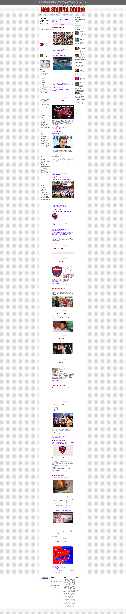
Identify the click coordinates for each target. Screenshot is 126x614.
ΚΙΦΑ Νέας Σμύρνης (44, 153)
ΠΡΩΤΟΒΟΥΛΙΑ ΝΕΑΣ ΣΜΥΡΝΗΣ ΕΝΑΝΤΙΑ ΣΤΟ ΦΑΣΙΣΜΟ (45, 185)
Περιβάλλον (65, 402)
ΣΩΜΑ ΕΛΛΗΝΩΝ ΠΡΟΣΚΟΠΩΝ (43, 190)
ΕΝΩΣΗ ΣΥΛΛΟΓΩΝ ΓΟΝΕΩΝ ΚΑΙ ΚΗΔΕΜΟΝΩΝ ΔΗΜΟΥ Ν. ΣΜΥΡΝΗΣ (45, 128)
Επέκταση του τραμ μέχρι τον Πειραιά (82, 32)
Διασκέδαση (73, 592)
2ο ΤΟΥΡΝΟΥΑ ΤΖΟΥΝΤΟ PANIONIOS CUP (60, 264)
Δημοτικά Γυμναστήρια (65, 84)
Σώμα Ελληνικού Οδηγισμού (45, 194)
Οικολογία (61, 402)
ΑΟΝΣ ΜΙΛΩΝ (43, 115)
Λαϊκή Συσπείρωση (72, 603)
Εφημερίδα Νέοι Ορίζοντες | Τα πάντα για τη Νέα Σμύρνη (62, 610)
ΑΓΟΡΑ (64, 14)
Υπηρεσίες (73, 596)
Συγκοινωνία (69, 593)
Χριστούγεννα (65, 587)
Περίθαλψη (73, 595)
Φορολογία (64, 597)
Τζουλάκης (73, 606)
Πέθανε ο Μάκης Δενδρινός (57, 133)
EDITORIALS (67, 14)
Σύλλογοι (73, 580)
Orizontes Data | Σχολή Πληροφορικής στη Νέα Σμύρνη (44, 96)
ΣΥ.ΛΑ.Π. (68, 605)
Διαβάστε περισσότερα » (55, 95)
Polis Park (42, 102)
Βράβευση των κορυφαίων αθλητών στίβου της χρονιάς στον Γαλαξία (62, 229)
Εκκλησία (68, 585)
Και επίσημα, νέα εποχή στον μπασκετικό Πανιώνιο (63, 211)
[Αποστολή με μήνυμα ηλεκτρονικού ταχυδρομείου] (63, 49)
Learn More (82, 2)
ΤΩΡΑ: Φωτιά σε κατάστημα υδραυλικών (81, 70)
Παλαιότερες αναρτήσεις (71, 570)
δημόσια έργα (71, 597)
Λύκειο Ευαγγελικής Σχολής (45, 166)
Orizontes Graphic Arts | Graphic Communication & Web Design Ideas (45, 99)
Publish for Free (48, 29)
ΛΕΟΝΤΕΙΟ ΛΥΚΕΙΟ (44, 164)
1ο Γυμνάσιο (43, 71)
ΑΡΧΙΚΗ (41, 14)
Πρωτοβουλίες (66, 582)
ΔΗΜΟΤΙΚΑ (45, 14)
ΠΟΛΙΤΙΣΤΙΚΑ (50, 14)
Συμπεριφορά (64, 606)
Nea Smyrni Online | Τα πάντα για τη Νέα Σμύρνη (45, 93)
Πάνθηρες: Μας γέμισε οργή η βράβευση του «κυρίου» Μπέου (81, 91)
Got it (86, 2)
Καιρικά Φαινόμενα (66, 595)
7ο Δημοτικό (43, 88)
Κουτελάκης (68, 603)
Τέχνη (67, 606)
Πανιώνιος (62, 50)
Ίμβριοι (74, 590)
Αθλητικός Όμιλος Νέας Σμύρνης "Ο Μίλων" (44, 107)
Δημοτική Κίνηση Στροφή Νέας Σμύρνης (45, 122)
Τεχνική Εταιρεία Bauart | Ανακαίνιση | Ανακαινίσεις (45, 197)
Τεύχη (67, 596)
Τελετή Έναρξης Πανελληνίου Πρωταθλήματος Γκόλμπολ (62, 89)
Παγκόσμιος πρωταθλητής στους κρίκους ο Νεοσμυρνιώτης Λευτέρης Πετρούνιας (61, 103)
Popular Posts (78, 25)
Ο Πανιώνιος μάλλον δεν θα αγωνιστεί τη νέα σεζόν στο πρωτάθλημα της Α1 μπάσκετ (63, 443)
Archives (83, 25)
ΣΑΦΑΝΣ (42, 187)
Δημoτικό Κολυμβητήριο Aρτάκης (59, 55)
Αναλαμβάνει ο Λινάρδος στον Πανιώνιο (60, 341)
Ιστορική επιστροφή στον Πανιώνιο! (59, 290)
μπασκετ (58, 311)
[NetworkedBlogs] (45, 577)
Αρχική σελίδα (60, 570)
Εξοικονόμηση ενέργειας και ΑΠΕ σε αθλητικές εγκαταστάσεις (62, 388)
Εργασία (64, 586)
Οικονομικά (65, 584)
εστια (74, 597)
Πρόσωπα (58, 174)
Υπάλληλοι (69, 596)
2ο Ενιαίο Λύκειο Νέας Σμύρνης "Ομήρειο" (44, 74)
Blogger (76, 610)
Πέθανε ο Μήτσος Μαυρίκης (55, 585)
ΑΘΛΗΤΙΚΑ (55, 14)
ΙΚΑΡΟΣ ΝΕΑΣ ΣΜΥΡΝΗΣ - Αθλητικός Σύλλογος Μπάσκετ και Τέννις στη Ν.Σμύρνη (45, 146)
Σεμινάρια (71, 605)
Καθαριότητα (73, 591)
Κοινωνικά (58, 50)
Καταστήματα (70, 602)
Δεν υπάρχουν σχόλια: (59, 49)
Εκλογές (64, 581)
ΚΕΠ (41, 151)
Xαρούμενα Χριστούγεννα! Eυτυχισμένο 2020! (55, 579)
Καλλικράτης (67, 602)
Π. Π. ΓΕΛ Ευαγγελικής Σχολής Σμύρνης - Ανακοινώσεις (44, 173)
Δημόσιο (68, 600)
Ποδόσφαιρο (64, 206)
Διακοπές (73, 600)
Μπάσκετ (58, 224)
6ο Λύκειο (42, 86)
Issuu (44, 29)
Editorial (73, 581)
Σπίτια (74, 605)
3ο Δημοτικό (43, 78)
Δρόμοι (71, 594)
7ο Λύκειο (42, 90)
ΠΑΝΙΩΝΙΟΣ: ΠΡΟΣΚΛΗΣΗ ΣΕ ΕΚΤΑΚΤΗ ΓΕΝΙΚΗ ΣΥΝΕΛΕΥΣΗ (62, 544)
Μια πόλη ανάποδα (44, 168)
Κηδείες (74, 602)
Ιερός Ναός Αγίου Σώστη (45, 143)
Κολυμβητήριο (71, 84)
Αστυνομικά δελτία (71, 587)
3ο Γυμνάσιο (43, 76)
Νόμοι (67, 586)
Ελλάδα (74, 594)
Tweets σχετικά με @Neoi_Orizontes (80, 27)
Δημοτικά (58, 402)
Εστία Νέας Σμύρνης (44, 136)
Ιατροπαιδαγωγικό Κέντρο (45, 138)
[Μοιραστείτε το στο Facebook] (66, 83)
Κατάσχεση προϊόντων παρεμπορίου (78, 63)
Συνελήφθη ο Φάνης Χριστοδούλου (59, 316)
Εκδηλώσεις (65, 585)
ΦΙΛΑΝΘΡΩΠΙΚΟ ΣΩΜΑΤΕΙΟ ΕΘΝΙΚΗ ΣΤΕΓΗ (45, 199)
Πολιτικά (69, 583)
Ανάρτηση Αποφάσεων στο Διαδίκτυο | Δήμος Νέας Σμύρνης (45, 113)
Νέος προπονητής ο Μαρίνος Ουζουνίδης (61, 251)
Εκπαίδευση (72, 582)
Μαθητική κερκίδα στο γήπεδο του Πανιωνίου (61, 179)
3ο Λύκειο (42, 80)
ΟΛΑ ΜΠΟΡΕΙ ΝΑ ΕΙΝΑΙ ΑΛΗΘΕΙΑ (56, 581)
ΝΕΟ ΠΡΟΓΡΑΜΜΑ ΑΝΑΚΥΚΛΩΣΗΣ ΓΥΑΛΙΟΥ (82, 39)
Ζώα (74, 588)
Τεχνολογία (70, 606)
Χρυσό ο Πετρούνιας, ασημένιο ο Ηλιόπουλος (61, 510)
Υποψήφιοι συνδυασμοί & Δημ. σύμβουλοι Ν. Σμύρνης (55, 587)
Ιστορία (64, 602)
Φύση (67, 597)
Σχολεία (73, 586)
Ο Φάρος (42, 170)
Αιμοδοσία (64, 594)
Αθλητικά (55, 50)
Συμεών (64, 596)
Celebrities (73, 593)
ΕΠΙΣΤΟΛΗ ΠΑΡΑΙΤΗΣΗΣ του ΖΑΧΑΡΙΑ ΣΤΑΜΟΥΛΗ (60, 365)
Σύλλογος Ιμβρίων (44, 192)
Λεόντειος (70, 595)
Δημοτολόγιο (68, 594)
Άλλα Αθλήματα (59, 84)
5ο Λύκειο (42, 84)
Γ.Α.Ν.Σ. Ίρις (43, 117)
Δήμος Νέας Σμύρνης (44, 119)
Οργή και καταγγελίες (56, 407)
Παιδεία (64, 583)
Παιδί (58, 206)
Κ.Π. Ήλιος (42, 149)
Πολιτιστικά (66, 580)
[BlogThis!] (64, 49)
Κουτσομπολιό (65, 593)
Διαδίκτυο (71, 600)
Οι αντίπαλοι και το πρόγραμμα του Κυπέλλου (62, 477)
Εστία (71, 585)
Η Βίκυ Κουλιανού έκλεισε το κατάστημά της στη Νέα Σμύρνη (82, 48)
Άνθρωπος (64, 592)
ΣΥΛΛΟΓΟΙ (59, 14)
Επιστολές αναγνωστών (67, 588)
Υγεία (74, 583)
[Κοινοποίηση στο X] (65, 49)
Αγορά (74, 585)
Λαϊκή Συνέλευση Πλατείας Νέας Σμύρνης (45, 159)
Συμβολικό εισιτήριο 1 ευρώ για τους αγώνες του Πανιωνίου (62, 30)
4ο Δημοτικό (43, 82)
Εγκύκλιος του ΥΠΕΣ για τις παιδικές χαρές (82, 83)
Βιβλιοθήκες (68, 592)
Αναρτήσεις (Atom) (58, 572)
